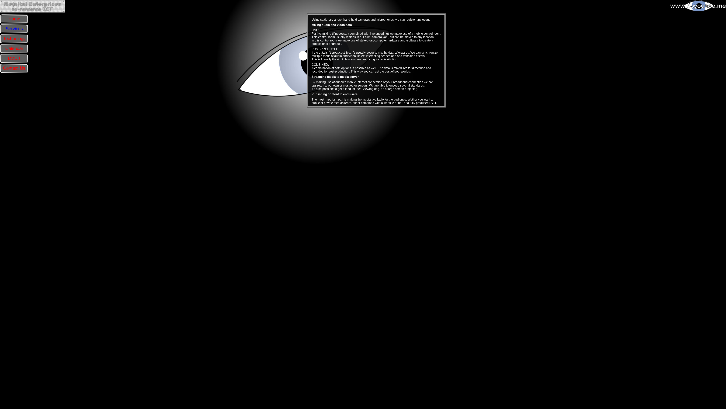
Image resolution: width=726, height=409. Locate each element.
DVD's (14, 58)
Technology (14, 38)
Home (14, 18)
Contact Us (14, 68)
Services (14, 28)
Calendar (14, 48)
